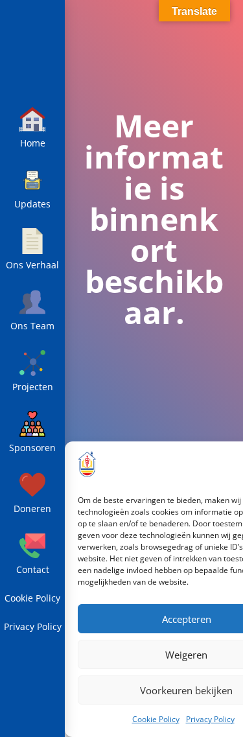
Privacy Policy (210, 719)
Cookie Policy (155, 719)
